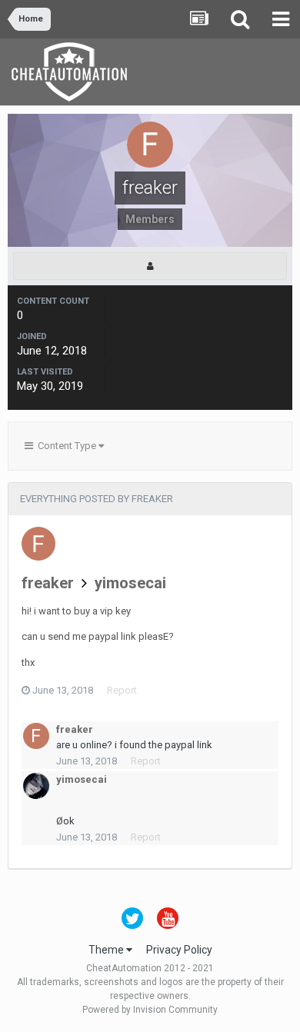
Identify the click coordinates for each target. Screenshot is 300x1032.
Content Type (65, 445)
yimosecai (130, 583)
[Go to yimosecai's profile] (36, 786)
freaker (48, 583)
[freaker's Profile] (150, 266)
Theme (107, 950)
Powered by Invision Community (150, 1009)
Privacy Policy (179, 950)
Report (122, 690)
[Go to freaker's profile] (38, 544)
